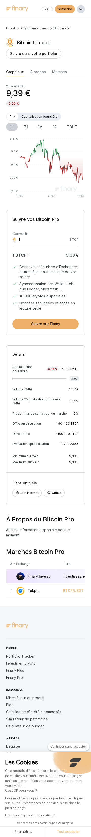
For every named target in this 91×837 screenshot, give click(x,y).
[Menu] (81, 9)
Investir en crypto (21, 663)
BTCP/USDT (73, 591)
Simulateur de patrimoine (27, 719)
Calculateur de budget (25, 726)
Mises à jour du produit (25, 698)
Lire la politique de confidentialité (30, 815)
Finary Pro (14, 677)
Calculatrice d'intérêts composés (33, 712)
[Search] (47, 9)
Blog (10, 705)
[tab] (15, 73)
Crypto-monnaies (34, 28)
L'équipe (13, 746)
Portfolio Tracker (20, 656)
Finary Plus (15, 670)
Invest (10, 28)
